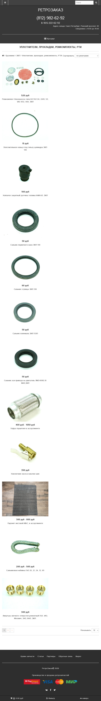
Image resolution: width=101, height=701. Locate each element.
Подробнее (26, 267)
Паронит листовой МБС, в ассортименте (25, 523)
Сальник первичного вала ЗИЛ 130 (25, 245)
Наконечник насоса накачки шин (25, 474)
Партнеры (50, 656)
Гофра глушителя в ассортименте (25, 428)
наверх (85, 698)
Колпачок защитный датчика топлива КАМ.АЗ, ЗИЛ (25, 195)
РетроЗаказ (50, 10)
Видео (78, 656)
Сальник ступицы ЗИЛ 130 (25, 289)
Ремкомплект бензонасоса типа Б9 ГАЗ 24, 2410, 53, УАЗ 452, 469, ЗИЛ (25, 100)
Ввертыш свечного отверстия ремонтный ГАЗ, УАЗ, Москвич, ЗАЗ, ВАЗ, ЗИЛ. (25, 617)
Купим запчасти (27, 656)
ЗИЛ (18, 55)
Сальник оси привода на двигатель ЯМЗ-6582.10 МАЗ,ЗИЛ (25, 381)
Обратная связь (65, 656)
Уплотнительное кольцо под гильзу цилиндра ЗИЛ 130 (25, 148)
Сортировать (68, 55)
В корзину (26, 77)
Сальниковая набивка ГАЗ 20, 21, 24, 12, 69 (25, 570)
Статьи (40, 656)
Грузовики (10, 55)
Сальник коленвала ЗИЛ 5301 (25, 333)
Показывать (86, 630)
